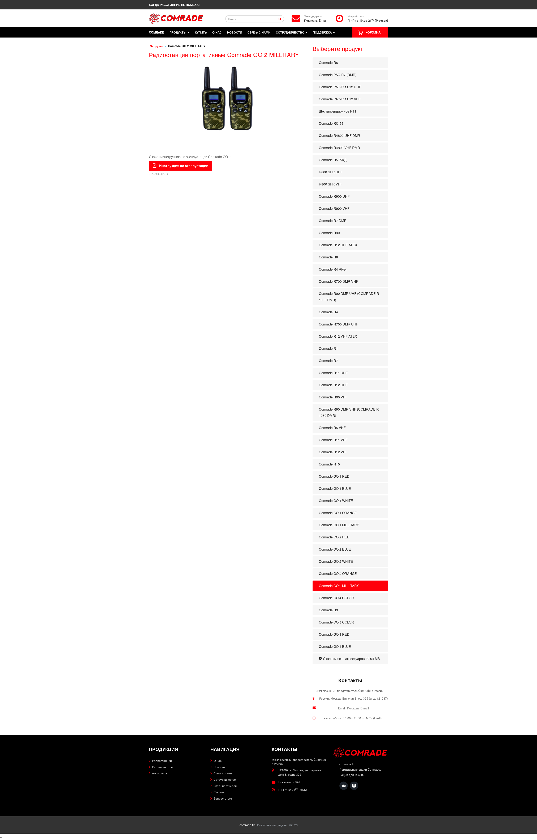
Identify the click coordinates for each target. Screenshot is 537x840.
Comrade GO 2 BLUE (335, 549)
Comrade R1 (328, 348)
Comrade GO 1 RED (334, 476)
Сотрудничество (290, 32)
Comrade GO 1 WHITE (336, 500)
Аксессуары (160, 773)
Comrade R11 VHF (333, 439)
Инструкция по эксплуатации (183, 165)
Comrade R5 (328, 62)
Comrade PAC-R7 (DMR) (337, 74)
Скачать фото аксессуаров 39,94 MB (351, 658)
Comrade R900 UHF (334, 196)
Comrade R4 (328, 312)
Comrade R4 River (333, 269)
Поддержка (323, 32)
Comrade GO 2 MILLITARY (339, 585)
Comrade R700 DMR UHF (338, 324)
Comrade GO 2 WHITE (336, 561)
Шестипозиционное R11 (337, 111)
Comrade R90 (329, 232)
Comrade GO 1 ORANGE (338, 512)
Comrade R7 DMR (333, 220)
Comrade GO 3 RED (334, 634)
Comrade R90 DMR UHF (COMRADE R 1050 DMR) (349, 296)
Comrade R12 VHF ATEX (338, 336)
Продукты (178, 32)
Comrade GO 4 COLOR (336, 597)
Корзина (373, 32)
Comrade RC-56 (331, 123)
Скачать (219, 792)
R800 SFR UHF (331, 172)
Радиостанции (162, 760)
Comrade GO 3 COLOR (336, 622)
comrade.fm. (248, 825)
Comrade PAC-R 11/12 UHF (340, 86)
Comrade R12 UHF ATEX (338, 244)
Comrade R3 (328, 610)
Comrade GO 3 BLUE (335, 646)
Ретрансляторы (162, 767)
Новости (234, 32)
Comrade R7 (328, 360)
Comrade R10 (329, 464)
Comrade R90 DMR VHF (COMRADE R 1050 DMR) (349, 412)
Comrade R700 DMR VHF (338, 281)
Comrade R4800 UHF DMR (339, 135)
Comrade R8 (328, 257)
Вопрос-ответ (223, 798)
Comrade (156, 32)
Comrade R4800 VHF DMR (339, 147)
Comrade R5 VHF (332, 427)
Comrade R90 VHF (333, 397)
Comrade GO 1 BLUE (335, 488)
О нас (217, 32)
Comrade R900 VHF (334, 208)
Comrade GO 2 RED (334, 537)
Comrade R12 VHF (333, 452)
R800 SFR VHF (331, 184)
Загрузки (156, 46)
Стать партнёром (225, 786)
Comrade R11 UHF (333, 372)
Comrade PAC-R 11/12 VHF (340, 99)
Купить (201, 32)
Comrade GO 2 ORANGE (338, 573)
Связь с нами (259, 32)
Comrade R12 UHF (333, 384)
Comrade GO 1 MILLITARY (339, 524)
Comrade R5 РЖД (333, 159)
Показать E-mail (315, 20)
